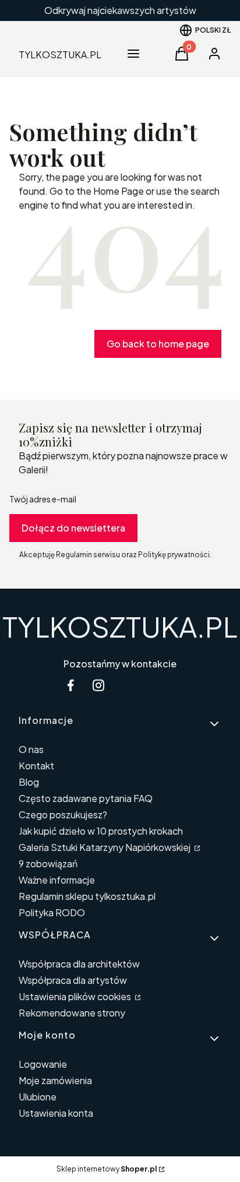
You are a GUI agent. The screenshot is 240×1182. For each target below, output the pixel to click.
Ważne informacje (57, 880)
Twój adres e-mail (42, 499)
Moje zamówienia (55, 1080)
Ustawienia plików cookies (76, 996)
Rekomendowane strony (72, 1013)
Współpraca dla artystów (73, 980)
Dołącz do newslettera (73, 528)
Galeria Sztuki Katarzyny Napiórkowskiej (105, 847)
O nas (31, 749)
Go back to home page (158, 343)
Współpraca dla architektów (79, 964)
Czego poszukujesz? (63, 814)
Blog (29, 782)
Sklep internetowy (107, 1169)
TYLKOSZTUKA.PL (120, 626)
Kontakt (36, 765)
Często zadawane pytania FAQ (86, 798)
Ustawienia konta (56, 1113)
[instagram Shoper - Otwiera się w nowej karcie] (98, 685)
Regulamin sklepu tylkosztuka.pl (87, 896)
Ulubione (38, 1096)
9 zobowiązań (48, 863)
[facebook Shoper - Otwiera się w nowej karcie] (70, 685)
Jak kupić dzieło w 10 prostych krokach (101, 831)
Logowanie (43, 1064)
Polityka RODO (52, 912)
